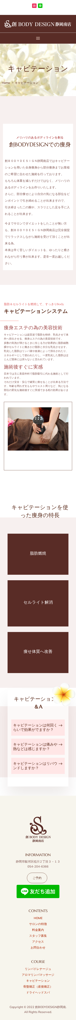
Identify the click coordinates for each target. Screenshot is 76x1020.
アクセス (38, 941)
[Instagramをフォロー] (34, 5)
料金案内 (38, 930)
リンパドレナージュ (38, 969)
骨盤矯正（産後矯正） (38, 986)
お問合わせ (38, 947)
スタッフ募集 (38, 936)
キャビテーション (38, 980)
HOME (38, 918)
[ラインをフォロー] (40, 5)
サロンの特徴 (38, 924)
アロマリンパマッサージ (38, 975)
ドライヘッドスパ (38, 992)
